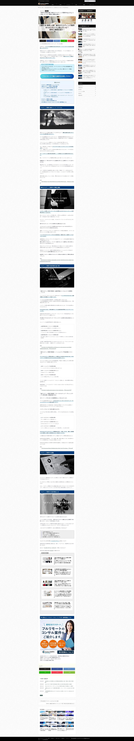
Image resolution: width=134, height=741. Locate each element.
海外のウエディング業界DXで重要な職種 (49, 86)
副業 (76, 4)
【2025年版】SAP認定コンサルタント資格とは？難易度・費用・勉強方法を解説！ (89, 45)
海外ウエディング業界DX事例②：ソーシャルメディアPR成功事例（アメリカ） (57, 93)
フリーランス (68, 4)
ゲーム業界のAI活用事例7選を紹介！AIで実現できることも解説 (89, 50)
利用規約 (62, 738)
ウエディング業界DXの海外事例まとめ (49, 100)
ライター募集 (47, 738)
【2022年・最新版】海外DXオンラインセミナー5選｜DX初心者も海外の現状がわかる (60, 703)
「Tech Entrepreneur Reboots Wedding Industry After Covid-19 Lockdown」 (54, 448)
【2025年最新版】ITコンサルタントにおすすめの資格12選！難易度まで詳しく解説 (89, 66)
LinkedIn (51, 550)
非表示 (58, 82)
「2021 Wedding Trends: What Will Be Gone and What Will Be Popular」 (54, 181)
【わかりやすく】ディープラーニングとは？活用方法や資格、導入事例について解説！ (59, 686)
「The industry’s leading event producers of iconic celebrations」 (52, 390)
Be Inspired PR (67, 390)
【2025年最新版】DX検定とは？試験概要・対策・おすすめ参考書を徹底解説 (89, 55)
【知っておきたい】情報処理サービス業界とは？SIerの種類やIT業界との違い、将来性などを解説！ (89, 71)
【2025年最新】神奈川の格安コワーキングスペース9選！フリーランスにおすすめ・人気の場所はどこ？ (89, 76)
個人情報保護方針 (45, 739)
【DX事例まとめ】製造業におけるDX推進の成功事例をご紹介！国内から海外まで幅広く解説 (59, 682)
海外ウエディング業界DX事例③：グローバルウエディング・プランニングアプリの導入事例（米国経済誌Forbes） (58, 96)
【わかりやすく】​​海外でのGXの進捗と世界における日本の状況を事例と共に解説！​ (58, 684)
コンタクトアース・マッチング (50, 547)
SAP (79, 89)
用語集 (84, 4)
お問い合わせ (58, 738)
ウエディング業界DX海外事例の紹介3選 (49, 87)
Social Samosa (52, 348)
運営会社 (52, 738)
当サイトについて (92, 4)
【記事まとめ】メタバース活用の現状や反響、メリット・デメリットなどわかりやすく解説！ (59, 689)
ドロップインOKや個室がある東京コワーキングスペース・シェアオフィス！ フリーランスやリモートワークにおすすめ (89, 61)
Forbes (70, 448)
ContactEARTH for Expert (80, 738)
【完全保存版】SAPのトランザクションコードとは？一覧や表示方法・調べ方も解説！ (89, 40)
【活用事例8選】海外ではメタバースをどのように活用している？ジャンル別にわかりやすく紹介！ (59, 692)
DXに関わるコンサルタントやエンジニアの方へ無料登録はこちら (54, 102)
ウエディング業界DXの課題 (46, 99)
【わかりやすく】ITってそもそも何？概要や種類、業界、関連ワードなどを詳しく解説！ (89, 30)
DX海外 (60, 4)
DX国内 (53, 4)
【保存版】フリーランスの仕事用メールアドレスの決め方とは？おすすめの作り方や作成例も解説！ (89, 35)
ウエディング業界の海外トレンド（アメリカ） (50, 84)
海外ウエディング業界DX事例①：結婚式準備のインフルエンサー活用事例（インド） (58, 90)
